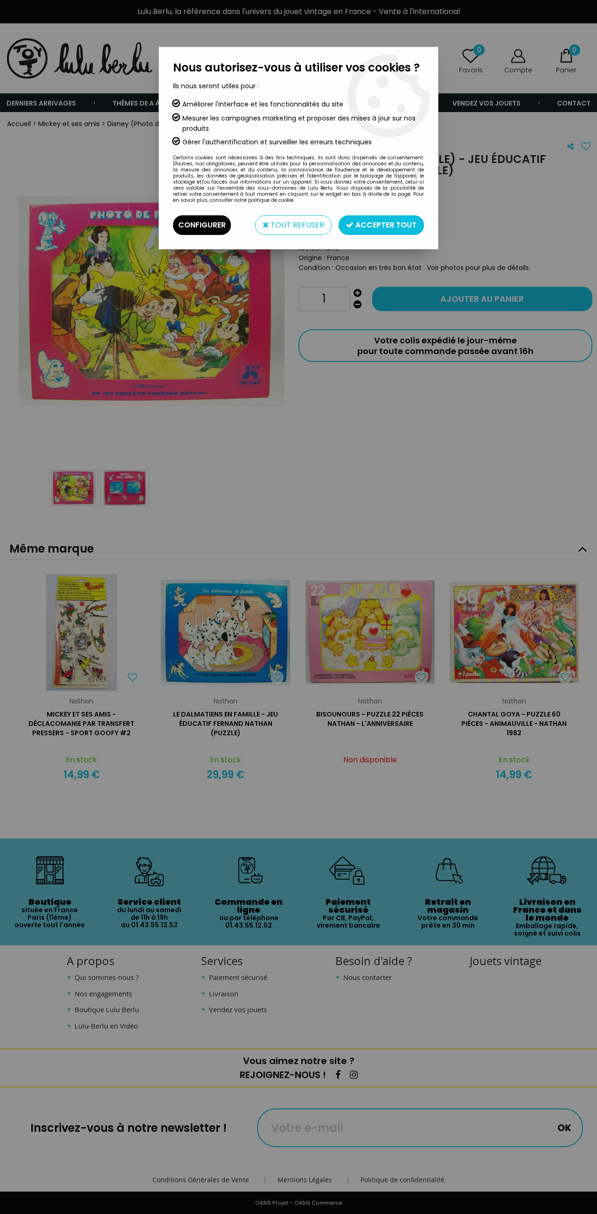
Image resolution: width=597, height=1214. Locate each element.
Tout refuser (296, 225)
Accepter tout (385, 225)
